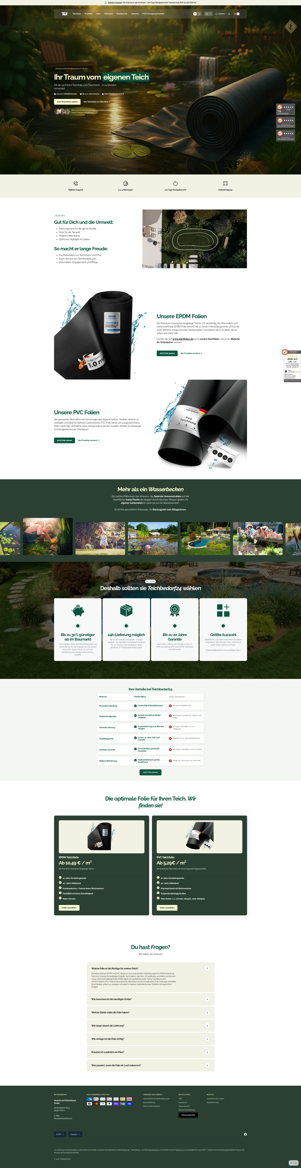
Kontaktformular (213, 1102)
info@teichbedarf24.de (63, 1118)
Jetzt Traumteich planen (67, 102)
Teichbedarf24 (65, 1159)
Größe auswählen (69, 908)
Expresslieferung (149, 1102)
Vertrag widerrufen (188, 1115)
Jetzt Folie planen (167, 353)
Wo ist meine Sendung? (151, 1106)
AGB (180, 1099)
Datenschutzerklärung (187, 1110)
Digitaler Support (115, 3)
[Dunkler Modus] (197, 14)
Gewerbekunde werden (215, 1099)
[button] (220, 13)
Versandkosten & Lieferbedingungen (156, 1099)
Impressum (183, 1102)
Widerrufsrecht (184, 1106)
